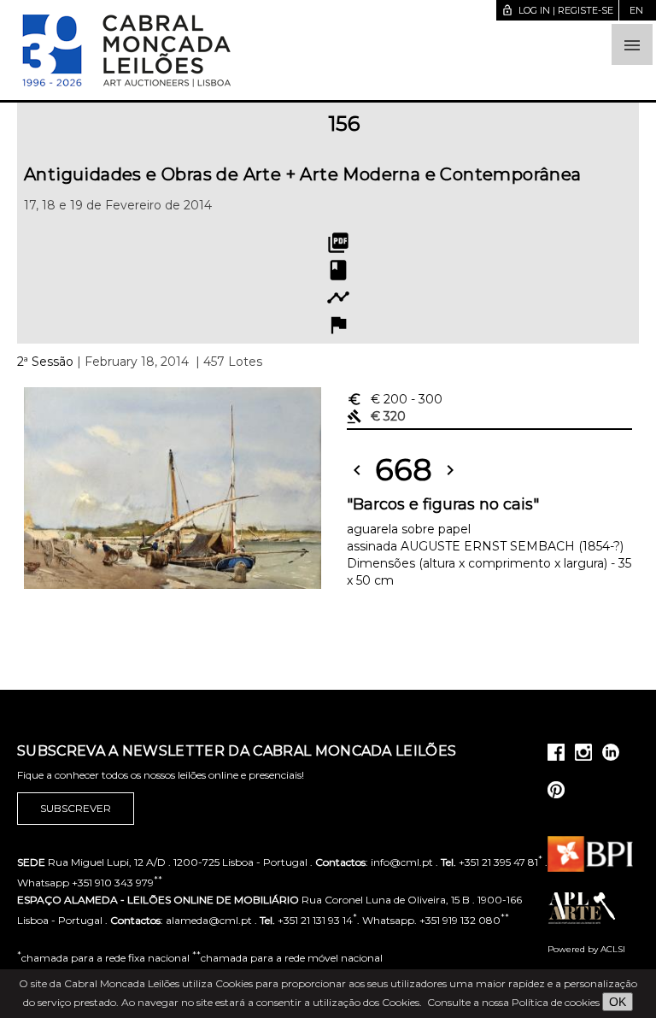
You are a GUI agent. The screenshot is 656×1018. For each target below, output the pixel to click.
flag (338, 325)
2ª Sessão (45, 361)
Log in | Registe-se (557, 10)
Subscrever (75, 808)
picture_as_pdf (338, 243)
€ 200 (394, 399)
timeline (338, 297)
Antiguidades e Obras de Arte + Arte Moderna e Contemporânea (303, 174)
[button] (632, 44)
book (338, 270)
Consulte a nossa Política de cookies (513, 1002)
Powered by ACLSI (586, 949)
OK (617, 1002)
